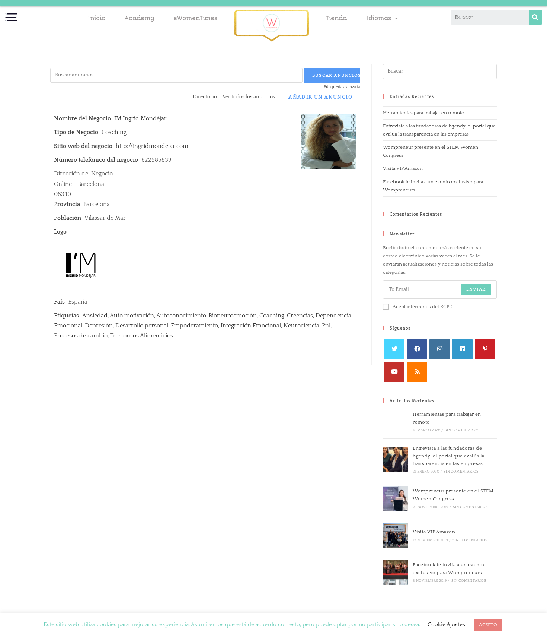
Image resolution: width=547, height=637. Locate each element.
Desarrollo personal (141, 325)
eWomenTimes (195, 18)
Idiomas (378, 18)
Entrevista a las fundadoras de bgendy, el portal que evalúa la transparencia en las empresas (448, 456)
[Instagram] (439, 349)
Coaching (114, 132)
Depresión (99, 325)
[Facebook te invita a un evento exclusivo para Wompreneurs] (395, 572)
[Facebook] (417, 349)
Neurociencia (301, 325)
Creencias (300, 315)
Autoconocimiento (181, 315)
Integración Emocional (251, 325)
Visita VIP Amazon (403, 168)
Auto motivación (132, 315)
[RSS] (417, 372)
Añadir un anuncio (320, 97)
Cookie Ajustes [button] (446, 624)
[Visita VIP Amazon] (395, 535)
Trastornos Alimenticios (141, 335)
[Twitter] (394, 349)
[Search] (535, 17)
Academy (139, 18)
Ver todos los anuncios (249, 97)
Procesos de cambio (81, 335)
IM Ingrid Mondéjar (140, 118)
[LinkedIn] (462, 349)
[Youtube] (394, 372)
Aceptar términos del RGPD (423, 306)
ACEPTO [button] (488, 624)
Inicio (96, 18)
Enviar (476, 289)
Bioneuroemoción (233, 315)
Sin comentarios (462, 430)
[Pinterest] (485, 349)
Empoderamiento (194, 325)
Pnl (326, 325)
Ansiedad (95, 315)
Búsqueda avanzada (342, 87)
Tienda (336, 18)
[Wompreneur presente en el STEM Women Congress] (395, 498)
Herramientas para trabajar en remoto (423, 112)
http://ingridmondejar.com (152, 146)
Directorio (205, 97)
